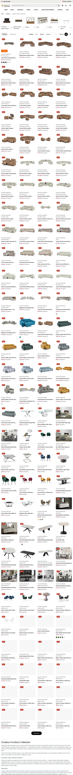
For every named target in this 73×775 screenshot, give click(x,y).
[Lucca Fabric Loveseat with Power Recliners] (27, 323)
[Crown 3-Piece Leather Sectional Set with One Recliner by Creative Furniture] (9, 139)
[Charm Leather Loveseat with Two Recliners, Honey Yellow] (64, 390)
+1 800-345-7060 (6, 1)
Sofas (57, 239)
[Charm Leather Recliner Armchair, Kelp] (46, 621)
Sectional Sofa (5, 56)
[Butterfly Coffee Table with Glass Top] (27, 503)
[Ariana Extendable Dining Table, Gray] (9, 669)
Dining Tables (22, 538)
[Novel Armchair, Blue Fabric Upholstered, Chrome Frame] (9, 598)
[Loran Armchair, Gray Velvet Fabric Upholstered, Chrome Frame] (27, 737)
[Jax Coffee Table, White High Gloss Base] (64, 413)
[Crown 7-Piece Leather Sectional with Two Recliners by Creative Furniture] (46, 117)
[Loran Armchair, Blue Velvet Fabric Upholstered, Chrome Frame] (46, 759)
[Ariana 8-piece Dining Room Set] (64, 553)
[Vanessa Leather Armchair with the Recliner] (46, 207)
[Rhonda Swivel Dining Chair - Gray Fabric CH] (40, 519)
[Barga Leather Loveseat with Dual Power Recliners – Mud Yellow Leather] (64, 71)
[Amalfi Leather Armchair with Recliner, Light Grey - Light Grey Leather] (2, 404)
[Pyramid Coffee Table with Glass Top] (9, 458)
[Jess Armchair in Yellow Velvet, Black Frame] (46, 481)
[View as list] (70, 34)
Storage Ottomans (5, 126)
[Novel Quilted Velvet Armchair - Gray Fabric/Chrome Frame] (60, 637)
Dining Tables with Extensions (45, 563)
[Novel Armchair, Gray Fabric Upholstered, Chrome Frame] (27, 621)
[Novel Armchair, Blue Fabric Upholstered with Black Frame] (46, 458)
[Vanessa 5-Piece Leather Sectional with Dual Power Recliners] (27, 185)
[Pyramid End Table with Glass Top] (27, 458)
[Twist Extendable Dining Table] (27, 528)
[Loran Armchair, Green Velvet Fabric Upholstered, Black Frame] (9, 759)
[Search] (59, 5)
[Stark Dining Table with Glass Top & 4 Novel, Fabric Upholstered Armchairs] (64, 576)
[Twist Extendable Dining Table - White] (20, 544)
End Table (58, 746)
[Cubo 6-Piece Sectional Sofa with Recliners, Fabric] (64, 298)
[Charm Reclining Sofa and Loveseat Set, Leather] (64, 369)
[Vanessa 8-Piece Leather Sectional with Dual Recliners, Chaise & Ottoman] (64, 162)
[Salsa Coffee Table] (9, 737)
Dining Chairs (41, 445)
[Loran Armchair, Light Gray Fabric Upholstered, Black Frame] (46, 714)
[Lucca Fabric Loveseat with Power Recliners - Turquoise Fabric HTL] (20, 337)
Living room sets (5, 103)
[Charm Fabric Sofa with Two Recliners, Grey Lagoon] (9, 413)
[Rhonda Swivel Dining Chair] (46, 503)
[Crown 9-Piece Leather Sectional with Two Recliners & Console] (27, 94)
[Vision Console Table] (27, 714)
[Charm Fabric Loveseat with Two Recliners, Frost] (9, 369)
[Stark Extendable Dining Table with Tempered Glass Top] (9, 435)
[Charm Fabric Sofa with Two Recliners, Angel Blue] (46, 369)
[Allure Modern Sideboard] (9, 528)
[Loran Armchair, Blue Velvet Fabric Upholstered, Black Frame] (64, 759)
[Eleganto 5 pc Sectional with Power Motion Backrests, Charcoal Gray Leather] (9, 323)
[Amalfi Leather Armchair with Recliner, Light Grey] (9, 390)
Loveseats (40, 262)
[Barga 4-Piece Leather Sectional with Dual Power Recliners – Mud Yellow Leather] (27, 71)
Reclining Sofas (41, 81)
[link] (6, 22)
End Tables (22, 467)
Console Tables (23, 724)
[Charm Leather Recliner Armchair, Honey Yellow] (46, 346)
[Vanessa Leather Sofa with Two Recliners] (9, 230)
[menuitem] (6, 10)
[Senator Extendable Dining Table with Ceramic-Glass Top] (27, 553)
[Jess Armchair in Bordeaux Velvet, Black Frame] (27, 481)
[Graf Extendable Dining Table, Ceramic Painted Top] (9, 714)
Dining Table (4, 445)
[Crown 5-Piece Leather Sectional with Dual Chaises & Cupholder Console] (46, 94)
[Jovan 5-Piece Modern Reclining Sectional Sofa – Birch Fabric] (64, 275)
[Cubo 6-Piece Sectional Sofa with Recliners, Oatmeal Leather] (46, 298)
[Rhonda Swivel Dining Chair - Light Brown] (42, 519)
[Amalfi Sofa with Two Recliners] (46, 390)
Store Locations (67, 1)
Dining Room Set (5, 585)
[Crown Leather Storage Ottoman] (9, 117)
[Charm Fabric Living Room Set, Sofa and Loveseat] (27, 390)
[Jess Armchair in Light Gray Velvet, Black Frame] (64, 669)
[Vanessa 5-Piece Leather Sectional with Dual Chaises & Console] (46, 185)
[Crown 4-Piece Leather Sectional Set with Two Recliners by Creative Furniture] (64, 117)
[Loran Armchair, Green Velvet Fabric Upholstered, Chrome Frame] (27, 759)
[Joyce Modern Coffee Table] (64, 458)
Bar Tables (58, 538)
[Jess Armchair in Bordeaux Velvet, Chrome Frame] (9, 692)
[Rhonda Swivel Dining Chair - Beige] (38, 519)
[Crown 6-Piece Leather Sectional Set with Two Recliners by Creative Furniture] (27, 139)
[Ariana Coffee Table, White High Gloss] (9, 503)
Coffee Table (41, 608)
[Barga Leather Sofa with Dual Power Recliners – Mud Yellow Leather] (46, 71)
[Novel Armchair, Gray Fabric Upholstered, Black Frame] (9, 621)
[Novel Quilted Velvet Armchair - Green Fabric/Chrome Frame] (56, 637)
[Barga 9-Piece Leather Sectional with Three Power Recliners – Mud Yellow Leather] (27, 44)
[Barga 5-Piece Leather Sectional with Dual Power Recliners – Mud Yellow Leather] (9, 71)
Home (2, 13)
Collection (8, 13)
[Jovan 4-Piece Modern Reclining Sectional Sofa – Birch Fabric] (46, 275)
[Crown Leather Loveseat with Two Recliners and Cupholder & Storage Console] (9, 162)
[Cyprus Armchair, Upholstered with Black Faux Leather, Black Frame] (46, 692)
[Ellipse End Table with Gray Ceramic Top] (64, 737)
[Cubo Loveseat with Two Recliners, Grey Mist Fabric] (9, 252)
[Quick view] (15, 41)
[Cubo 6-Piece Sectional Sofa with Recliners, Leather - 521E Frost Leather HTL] (8, 62)
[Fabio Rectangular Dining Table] (27, 413)
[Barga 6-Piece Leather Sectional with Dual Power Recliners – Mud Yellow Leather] (64, 44)
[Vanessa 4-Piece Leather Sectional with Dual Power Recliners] (9, 207)
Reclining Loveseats (61, 81)
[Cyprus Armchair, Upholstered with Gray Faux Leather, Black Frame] (64, 598)
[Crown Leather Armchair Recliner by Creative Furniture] (46, 139)
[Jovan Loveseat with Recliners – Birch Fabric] (9, 275)
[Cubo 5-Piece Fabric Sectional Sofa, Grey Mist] (46, 230)
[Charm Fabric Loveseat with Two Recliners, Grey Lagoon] (64, 346)
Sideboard (58, 513)
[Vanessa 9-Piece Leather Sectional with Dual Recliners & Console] (46, 162)
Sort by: (42, 34)
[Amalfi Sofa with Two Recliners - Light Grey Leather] (38, 404)
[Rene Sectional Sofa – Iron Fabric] (9, 298)
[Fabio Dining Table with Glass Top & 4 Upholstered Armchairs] (46, 576)
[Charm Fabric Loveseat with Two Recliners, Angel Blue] (27, 369)
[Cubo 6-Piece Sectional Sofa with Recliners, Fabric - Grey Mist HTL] (56, 314)
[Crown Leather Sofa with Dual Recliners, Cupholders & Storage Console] (64, 139)
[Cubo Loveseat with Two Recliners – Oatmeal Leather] (46, 252)
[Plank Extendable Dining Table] (46, 528)
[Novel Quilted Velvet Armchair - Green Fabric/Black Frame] (58, 637)
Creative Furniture (6, 54)
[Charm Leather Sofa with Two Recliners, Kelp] (64, 323)
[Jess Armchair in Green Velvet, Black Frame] (9, 481)
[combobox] (36, 5)
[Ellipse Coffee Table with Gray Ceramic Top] (64, 646)
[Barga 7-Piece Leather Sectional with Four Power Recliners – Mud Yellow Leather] (46, 44)
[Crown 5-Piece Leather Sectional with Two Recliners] (64, 94)
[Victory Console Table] (27, 435)
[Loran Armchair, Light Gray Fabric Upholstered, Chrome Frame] (64, 714)
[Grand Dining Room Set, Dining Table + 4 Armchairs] (9, 576)
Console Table (23, 445)
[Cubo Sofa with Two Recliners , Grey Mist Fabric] (64, 230)
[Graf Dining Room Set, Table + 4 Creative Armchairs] (27, 576)
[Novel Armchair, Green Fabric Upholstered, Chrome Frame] (27, 598)
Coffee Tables (41, 422)
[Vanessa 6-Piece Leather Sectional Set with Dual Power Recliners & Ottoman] (9, 185)
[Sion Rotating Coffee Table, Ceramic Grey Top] (9, 646)
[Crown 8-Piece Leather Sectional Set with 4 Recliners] (27, 117)
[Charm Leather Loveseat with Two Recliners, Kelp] (27, 346)
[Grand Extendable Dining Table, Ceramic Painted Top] (64, 481)
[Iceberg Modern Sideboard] (64, 503)
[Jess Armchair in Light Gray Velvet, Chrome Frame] (46, 669)
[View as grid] (66, 34)
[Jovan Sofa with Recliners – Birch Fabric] (64, 252)
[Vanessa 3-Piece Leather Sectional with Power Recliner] (27, 207)
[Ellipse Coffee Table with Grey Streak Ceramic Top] (46, 646)
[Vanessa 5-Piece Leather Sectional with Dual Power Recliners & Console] (64, 185)
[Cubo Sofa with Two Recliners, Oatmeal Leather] (27, 252)
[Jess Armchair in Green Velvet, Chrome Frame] (46, 435)
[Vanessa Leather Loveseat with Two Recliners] (64, 207)
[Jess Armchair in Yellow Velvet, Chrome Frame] (27, 692)
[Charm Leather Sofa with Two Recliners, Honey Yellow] (9, 346)
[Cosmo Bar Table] (64, 528)
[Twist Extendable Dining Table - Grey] (22, 544)
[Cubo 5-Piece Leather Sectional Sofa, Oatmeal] (27, 230)
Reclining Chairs (42, 149)
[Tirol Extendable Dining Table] (46, 553)
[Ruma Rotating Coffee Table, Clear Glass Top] (46, 413)
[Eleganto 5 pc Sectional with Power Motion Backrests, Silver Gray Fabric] (27, 298)
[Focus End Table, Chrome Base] (46, 598)
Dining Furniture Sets (43, 585)
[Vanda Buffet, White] (27, 669)
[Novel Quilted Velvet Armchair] (64, 621)
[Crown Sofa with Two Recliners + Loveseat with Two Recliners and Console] (9, 94)
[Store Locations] (62, 5)
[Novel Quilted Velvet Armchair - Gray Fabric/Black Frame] (62, 637)
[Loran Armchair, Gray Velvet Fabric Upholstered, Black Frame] (46, 737)
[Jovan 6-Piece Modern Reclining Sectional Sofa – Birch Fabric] (27, 275)
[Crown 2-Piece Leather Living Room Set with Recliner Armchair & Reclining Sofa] (46, 323)
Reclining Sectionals (24, 53)
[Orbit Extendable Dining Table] (9, 553)
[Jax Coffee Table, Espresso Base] (64, 435)
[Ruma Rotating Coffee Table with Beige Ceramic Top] (27, 646)
